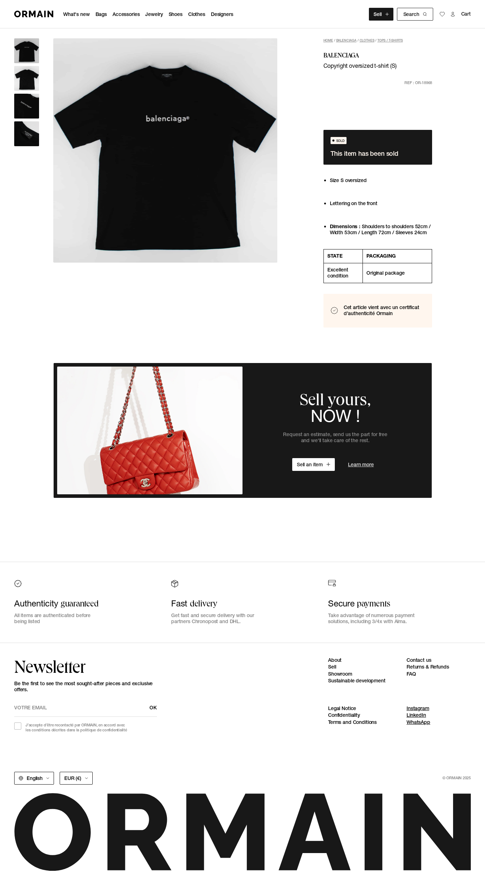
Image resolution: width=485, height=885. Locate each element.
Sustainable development (357, 680)
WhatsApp (418, 722)
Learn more (361, 464)
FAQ (411, 674)
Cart (466, 14)
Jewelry (154, 14)
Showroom (340, 674)
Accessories (126, 14)
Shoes (175, 14)
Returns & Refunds (428, 667)
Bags (101, 14)
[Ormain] (33, 14)
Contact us (419, 660)
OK (153, 707)
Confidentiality (344, 715)
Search (411, 14)
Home (328, 40)
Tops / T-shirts (390, 40)
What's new (76, 14)
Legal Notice (342, 708)
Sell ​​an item (310, 464)
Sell (377, 14)
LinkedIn (416, 715)
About (335, 660)
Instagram (418, 708)
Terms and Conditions (352, 722)
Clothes (196, 14)
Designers (222, 14)
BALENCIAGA (346, 40)
